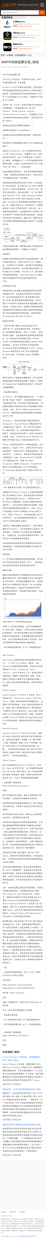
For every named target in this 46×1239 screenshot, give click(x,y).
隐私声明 (13, 1212)
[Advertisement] (23, 1184)
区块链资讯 (20, 55)
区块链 (10, 55)
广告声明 (22, 1212)
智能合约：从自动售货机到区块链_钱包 (22, 1089)
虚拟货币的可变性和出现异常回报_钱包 (22, 1125)
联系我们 (4, 1212)
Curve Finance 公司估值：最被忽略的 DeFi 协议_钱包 (21, 1058)
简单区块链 (17, 1236)
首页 (3, 55)
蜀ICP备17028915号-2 (29, 1236)
